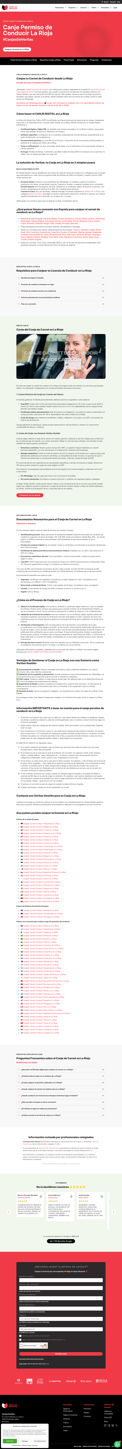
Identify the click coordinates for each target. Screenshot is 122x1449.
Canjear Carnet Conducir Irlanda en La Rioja (40, 840)
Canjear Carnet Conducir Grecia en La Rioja (40, 866)
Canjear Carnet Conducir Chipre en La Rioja (40, 879)
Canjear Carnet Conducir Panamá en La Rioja (41, 1000)
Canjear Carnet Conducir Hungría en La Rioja (41, 888)
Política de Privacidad (26, 1445)
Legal (115, 8)
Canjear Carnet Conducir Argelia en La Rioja (40, 932)
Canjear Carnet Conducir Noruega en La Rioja (41, 917)
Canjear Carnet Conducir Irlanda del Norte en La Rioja (44, 974)
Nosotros (87, 1409)
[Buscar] (102, 2)
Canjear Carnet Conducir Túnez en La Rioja (40, 1023)
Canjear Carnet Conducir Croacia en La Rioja (41, 830)
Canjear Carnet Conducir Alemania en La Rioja (41, 824)
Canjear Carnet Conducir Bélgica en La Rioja (40, 827)
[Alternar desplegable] (65, 8)
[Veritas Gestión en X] (116, 1425)
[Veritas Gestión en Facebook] (109, 1425)
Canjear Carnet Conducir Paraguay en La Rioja (41, 1004)
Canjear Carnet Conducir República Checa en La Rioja (44, 872)
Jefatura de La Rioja (92, 191)
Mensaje (22, 1325)
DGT (90, 1150)
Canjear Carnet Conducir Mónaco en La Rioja (41, 991)
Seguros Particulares (68, 1410)
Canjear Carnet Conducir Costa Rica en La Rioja (42, 952)
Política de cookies (16, 1445)
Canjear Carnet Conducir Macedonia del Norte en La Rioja (46, 981)
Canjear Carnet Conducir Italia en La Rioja (39, 892)
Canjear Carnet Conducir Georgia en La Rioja (41, 965)
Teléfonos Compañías (108, 1412)
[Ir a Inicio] (9, 7)
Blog (118, 2)
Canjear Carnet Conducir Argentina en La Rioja (41, 929)
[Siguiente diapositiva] (113, 1212)
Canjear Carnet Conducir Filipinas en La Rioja (41, 961)
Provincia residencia (28, 1295)
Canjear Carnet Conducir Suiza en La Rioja (40, 1020)
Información (82, 60)
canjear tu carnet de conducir (37, 89)
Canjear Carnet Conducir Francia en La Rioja (40, 837)
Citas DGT (108, 1417)
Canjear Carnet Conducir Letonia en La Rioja (40, 843)
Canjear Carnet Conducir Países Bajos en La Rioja (42, 850)
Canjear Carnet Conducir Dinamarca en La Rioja (42, 833)
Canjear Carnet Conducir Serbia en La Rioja (40, 1017)
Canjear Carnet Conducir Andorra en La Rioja (41, 926)
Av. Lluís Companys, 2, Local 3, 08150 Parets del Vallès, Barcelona (13, 1419)
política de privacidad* (42, 1336)
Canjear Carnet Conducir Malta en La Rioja (40, 869)
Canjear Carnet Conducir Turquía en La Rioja (40, 1026)
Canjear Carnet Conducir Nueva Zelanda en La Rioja (43, 997)
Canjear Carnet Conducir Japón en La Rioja (40, 978)
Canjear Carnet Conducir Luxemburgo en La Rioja (43, 846)
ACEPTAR (9, 1441)
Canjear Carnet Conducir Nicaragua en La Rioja (42, 994)
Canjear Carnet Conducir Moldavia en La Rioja (41, 987)
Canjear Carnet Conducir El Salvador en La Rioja (42, 958)
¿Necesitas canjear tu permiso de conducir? (61, 1267)
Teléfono (22, 1315)
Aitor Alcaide (45, 1142)
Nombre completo (27, 1276)
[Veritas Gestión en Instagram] (105, 1425)
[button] (61, 278)
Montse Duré (54, 1148)
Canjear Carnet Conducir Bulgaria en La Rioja (41, 856)
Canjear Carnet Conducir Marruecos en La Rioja (42, 984)
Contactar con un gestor (29, 495)
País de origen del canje (29, 1284)
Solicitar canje (61, 1354)
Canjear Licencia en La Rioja (17, 49)
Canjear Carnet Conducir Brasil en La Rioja (40, 939)
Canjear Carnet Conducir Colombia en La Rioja (41, 945)
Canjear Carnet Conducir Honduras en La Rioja (41, 971)
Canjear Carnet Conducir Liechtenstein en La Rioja (43, 914)
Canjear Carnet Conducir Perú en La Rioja (39, 1007)
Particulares (59, 8)
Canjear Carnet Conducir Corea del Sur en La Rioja (43, 948)
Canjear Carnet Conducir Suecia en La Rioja (40, 853)
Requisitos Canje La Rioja (50, 60)
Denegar (25, 1441)
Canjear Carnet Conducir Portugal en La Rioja (41, 898)
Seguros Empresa (70, 1415)
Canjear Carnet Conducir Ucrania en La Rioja (41, 1029)
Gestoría (83, 8)
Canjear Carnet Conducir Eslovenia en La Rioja (41, 882)
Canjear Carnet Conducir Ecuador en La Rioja (41, 955)
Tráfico (93, 8)
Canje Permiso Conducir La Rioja (23, 60)
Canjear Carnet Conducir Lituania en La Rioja (41, 895)
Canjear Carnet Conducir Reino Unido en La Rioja (42, 1010)
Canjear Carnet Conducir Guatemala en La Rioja (42, 968)
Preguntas (94, 60)
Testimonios (106, 60)
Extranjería (105, 8)
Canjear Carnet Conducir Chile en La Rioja (39, 942)
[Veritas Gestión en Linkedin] (113, 1425)
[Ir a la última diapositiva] (8, 1212)
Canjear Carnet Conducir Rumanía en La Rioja (41, 901)
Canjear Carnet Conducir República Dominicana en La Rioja (46, 1013)
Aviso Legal (34, 1445)
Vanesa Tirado (43, 1148)
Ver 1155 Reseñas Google (61, 1241)
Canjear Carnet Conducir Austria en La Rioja (40, 875)
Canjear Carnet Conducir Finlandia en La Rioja (41, 885)
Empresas (72, 8)
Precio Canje (69, 60)
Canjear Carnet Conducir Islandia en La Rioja (40, 910)
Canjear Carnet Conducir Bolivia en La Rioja (40, 936)
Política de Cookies (104, 1446)
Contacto (113, 2)
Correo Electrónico (27, 1305)
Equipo (86, 1413)
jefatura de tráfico (35, 194)
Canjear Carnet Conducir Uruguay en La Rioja (41, 1033)
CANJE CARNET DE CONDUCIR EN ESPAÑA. (44, 652)
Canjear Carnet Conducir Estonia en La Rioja (40, 862)
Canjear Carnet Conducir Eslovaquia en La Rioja (42, 859)
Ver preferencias (40, 1441)
